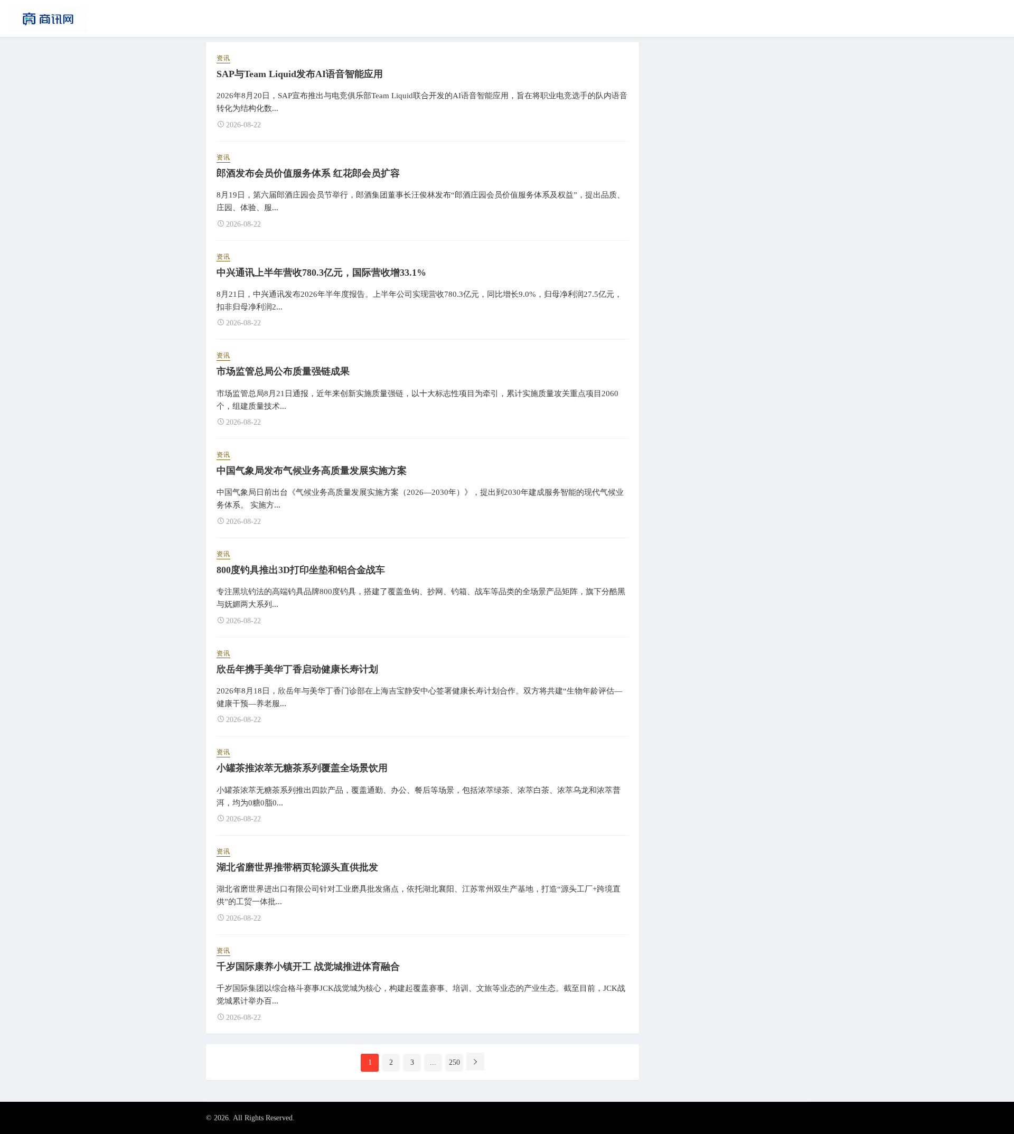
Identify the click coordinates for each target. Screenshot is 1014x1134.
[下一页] (475, 1062)
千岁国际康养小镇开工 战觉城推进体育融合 (308, 966)
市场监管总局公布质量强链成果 (283, 371)
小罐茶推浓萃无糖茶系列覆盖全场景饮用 (302, 768)
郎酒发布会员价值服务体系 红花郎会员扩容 (308, 173)
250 (454, 1062)
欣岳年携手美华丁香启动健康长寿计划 (297, 669)
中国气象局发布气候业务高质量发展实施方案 (312, 470)
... (433, 1062)
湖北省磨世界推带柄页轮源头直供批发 (297, 867)
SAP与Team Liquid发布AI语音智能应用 (300, 74)
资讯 (223, 58)
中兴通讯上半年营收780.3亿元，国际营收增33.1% (321, 272)
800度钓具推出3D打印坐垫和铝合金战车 (301, 570)
